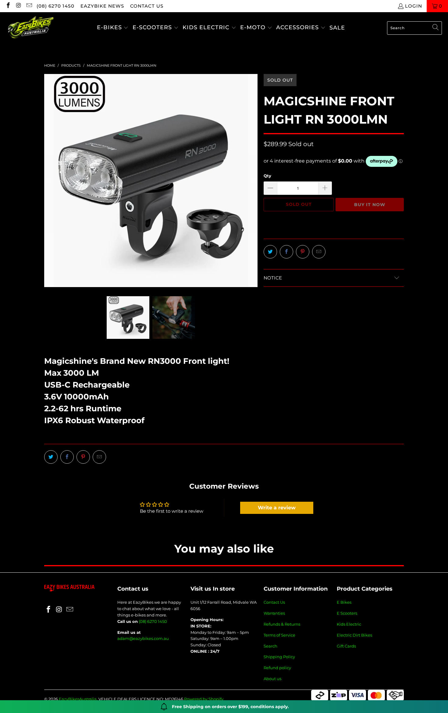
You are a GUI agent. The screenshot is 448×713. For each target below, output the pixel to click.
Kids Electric (349, 624)
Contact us (146, 6)
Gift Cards (346, 646)
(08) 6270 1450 (55, 6)
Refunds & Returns (282, 624)
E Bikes (344, 602)
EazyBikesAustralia (78, 699)
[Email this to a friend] (318, 251)
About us (272, 678)
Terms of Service (279, 635)
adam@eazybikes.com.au (143, 638)
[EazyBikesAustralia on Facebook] (8, 6)
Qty (267, 175)
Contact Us (274, 602)
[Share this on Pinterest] (302, 251)
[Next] (253, 180)
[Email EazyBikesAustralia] (29, 6)
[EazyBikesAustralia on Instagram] (18, 6)
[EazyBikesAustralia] (30, 27)
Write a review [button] (277, 508)
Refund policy (277, 667)
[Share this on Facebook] (286, 251)
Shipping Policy (279, 656)
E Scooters (347, 613)
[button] (113, 28)
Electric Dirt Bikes (354, 635)
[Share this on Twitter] (270, 251)
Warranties (274, 613)
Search (270, 646)
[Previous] (49, 180)
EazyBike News (102, 6)
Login (413, 6)
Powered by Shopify (203, 699)
